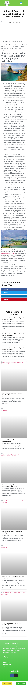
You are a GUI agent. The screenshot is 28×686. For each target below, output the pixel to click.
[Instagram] (16, 675)
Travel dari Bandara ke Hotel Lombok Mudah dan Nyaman (12, 624)
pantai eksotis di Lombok (7, 253)
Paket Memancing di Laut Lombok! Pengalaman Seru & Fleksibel (11, 485)
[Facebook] (12, 675)
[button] (21, 3)
